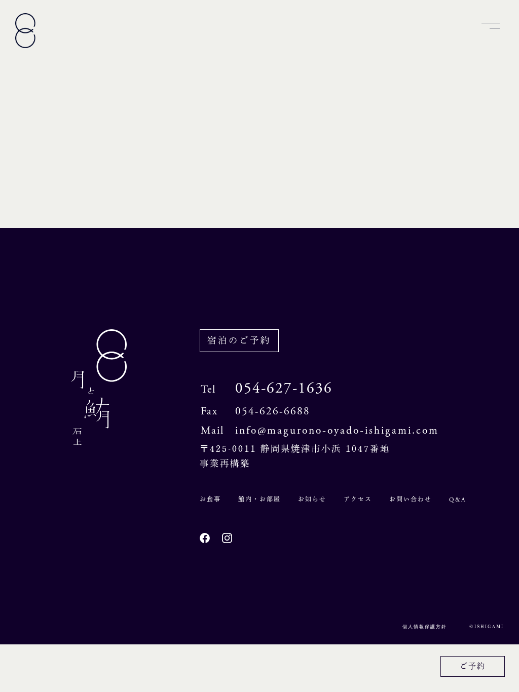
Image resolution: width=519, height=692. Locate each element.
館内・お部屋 (259, 499)
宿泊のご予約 (239, 340)
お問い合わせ (410, 499)
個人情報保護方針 (424, 627)
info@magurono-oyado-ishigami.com (337, 431)
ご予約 (473, 666)
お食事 (210, 499)
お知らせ (312, 499)
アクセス (358, 499)
